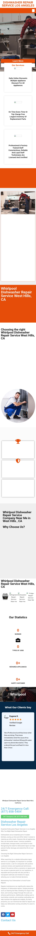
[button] (33, 10)
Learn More (18, 61)
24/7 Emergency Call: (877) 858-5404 (15, 810)
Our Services (18, 65)
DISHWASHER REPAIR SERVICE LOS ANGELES (18, 4)
